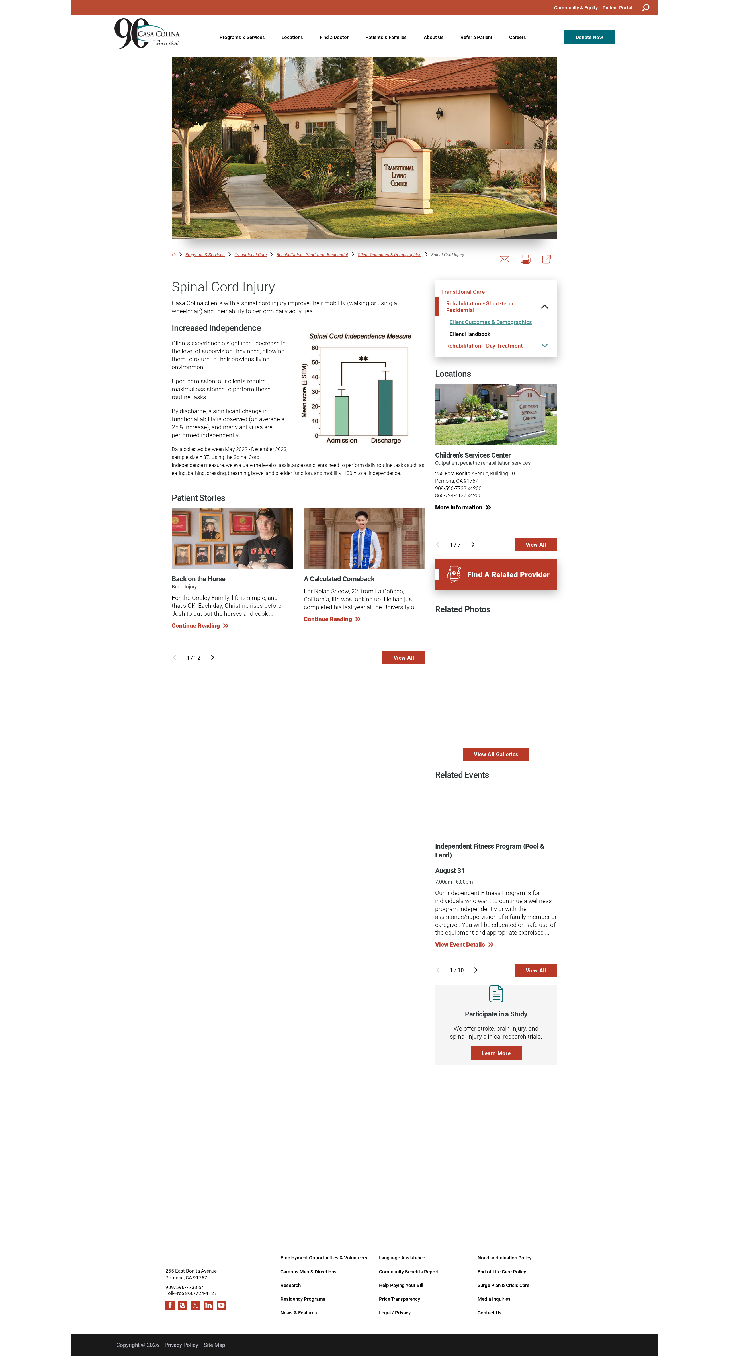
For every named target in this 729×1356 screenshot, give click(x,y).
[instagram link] (182, 1305)
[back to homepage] (174, 254)
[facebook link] (170, 1305)
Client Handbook (470, 333)
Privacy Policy (181, 1344)
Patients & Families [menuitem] (386, 37)
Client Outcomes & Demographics (389, 254)
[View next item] (212, 657)
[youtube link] (221, 1305)
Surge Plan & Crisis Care (503, 1285)
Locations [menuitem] (292, 37)
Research (290, 1285)
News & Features (298, 1312)
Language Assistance (402, 1257)
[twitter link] (195, 1305)
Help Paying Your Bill (401, 1285)
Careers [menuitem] (517, 37)
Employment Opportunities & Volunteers (323, 1257)
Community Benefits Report (409, 1271)
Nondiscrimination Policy (504, 1257)
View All (404, 657)
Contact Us (489, 1312)
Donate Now (589, 37)
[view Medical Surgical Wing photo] (455, 640)
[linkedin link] (208, 1305)
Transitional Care (251, 254)
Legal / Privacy (395, 1312)
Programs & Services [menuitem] (242, 37)
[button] (544, 306)
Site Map (214, 1344)
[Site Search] (645, 7)
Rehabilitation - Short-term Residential (312, 254)
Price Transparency (399, 1299)
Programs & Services (205, 254)
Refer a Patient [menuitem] (476, 37)
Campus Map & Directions (308, 1271)
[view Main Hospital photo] (496, 721)
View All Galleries (496, 754)
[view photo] (496, 640)
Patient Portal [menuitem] (617, 7)
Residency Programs (302, 1299)
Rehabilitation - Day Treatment (484, 345)
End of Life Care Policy (502, 1271)
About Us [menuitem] (434, 37)
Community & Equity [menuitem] (576, 7)
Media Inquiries (494, 1299)
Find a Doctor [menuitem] (334, 37)
